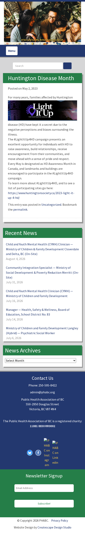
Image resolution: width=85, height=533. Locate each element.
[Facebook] (38, 452)
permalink (20, 209)
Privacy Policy (59, 520)
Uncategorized (51, 204)
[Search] (67, 65)
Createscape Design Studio (54, 527)
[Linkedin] (55, 452)
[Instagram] (47, 452)
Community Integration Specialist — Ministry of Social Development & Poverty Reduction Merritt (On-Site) (42, 272)
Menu (11, 51)
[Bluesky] (30, 452)
